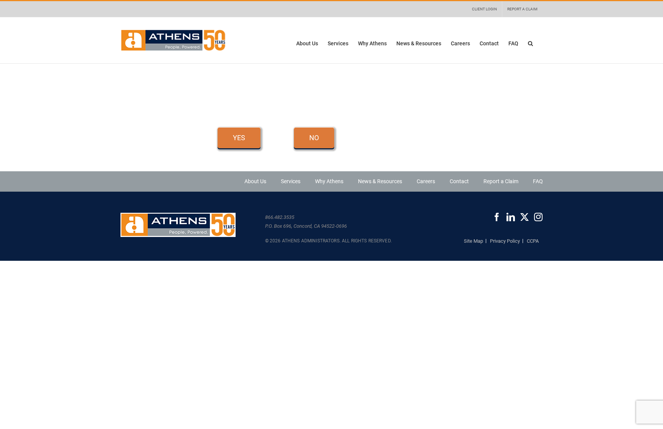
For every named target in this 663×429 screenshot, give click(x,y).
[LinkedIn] (510, 217)
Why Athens (329, 181)
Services (290, 181)
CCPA (533, 241)
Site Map (473, 241)
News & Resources (380, 181)
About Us (255, 181)
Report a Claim (500, 181)
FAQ (538, 181)
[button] (530, 43)
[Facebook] (497, 217)
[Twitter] (524, 217)
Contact (459, 181)
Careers (426, 181)
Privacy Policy (505, 241)
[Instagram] (538, 217)
